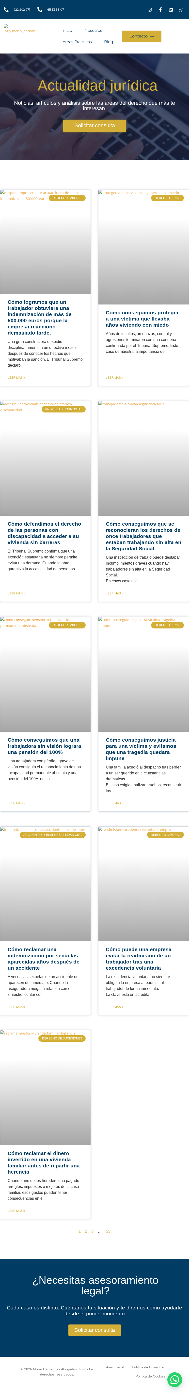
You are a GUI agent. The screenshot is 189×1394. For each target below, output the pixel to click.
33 (108, 1231)
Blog (108, 41)
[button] (174, 1379)
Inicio (67, 30)
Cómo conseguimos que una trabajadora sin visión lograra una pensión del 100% (44, 746)
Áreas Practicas (77, 41)
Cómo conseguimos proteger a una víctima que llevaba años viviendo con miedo (142, 319)
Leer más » (16, 377)
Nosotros (93, 30)
